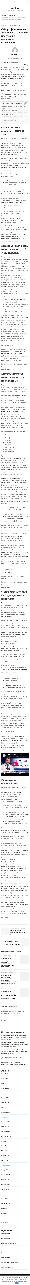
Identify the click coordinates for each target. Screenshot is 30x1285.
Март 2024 (4, 1160)
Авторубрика (5, 1238)
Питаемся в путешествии (9, 1262)
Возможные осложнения (11, 122)
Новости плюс (5, 1257)
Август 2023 (5, 1189)
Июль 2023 (4, 1194)
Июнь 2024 (4, 1146)
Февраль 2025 (5, 1112)
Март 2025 (4, 1107)
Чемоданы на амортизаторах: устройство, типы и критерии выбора (13, 1063)
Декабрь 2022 (5, 1203)
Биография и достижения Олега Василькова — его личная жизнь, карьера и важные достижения (9, 980)
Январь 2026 (5, 1098)
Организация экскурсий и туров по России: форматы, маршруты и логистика (14, 1058)
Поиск (3, 1021)
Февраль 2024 (5, 1165)
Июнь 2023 (4, 1199)
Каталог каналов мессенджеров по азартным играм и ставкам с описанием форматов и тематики (14, 1044)
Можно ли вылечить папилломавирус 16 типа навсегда (15, 111)
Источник (4, 917)
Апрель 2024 (5, 1155)
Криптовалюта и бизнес (9, 1248)
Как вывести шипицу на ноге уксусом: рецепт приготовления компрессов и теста (9, 996)
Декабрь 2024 (5, 1122)
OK (17, 1283)
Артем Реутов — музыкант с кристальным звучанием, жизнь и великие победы (7, 963)
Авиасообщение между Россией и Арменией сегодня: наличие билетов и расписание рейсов (14, 1051)
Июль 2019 (4, 1222)
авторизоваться (15, 1013)
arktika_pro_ (15, 54)
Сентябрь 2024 (6, 1136)
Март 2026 (4, 1093)
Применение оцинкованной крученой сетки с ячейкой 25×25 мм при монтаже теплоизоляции (14, 1037)
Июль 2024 (4, 1141)
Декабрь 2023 (5, 1174)
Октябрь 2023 (5, 1184)
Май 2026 (4, 1083)
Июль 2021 (4, 1208)
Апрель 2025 (5, 1102)
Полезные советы (7, 1267)
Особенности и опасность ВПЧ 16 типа (14, 107)
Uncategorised (15, 25)
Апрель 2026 (5, 1088)
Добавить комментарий (15, 58)
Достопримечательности (9, 1243)
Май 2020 (4, 1218)
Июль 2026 (4, 1074)
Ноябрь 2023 (5, 1179)
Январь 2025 (5, 1117)
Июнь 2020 (4, 1213)
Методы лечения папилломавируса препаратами (14, 115)
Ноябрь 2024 (5, 1126)
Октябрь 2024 (5, 1131)
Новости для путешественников (12, 1253)
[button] (25, 103)
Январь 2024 (5, 1170)
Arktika (15, 7)
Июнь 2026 (4, 1078)
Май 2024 (4, 1150)
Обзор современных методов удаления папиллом (14, 119)
